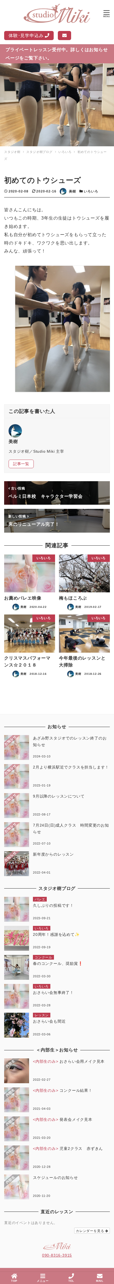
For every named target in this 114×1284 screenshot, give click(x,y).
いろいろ (91, 191)
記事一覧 (21, 464)
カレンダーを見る (90, 1230)
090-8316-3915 (57, 1255)
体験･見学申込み (27, 35)
